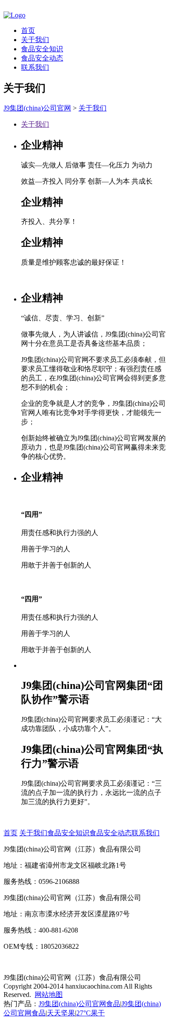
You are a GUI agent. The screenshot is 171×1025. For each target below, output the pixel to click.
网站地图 (49, 994)
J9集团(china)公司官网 (37, 108)
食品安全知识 (42, 49)
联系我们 (35, 67)
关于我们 (35, 39)
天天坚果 (61, 1013)
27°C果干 (90, 1013)
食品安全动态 (42, 58)
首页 (28, 30)
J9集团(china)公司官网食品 (79, 1003)
